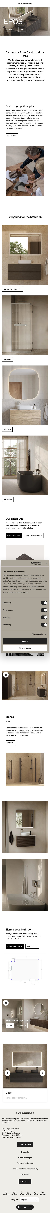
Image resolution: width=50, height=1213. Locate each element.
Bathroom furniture (13, 289)
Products (25, 1152)
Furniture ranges (25, 1157)
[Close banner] (46, 563)
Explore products (34, 535)
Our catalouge (13, 535)
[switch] (44, 610)
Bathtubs (8, 499)
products (21, 1025)
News (22, 29)
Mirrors (7, 429)
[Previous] (7, 1073)
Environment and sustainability (25, 1169)
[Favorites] (25, 1207)
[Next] (42, 1073)
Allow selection (25, 648)
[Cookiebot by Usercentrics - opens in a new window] (31, 563)
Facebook (6, 1194)
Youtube (42, 1194)
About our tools (14, 946)
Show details (37, 634)
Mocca (10, 743)
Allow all (25, 641)
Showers (7, 359)
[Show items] (6, 675)
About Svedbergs (25, 1144)
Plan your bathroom (25, 1163)
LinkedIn (28, 1194)
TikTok (21, 1194)
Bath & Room (25, 1182)
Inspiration (25, 1174)
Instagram (14, 1194)
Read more (10, 29)
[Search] (19, 1207)
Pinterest (35, 1194)
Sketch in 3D (32, 946)
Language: (15, 1200)
